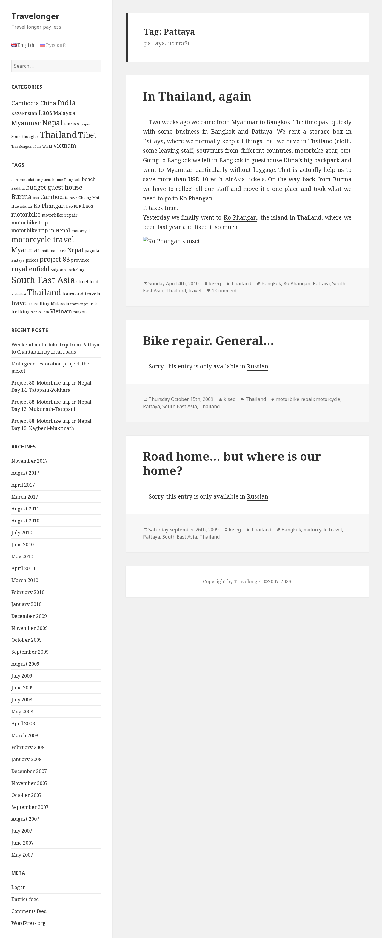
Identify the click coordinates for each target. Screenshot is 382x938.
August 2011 (25, 508)
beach (89, 179)
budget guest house (54, 187)
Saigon (57, 269)
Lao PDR (73, 206)
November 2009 (29, 628)
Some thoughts (24, 136)
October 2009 (26, 640)
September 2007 (30, 807)
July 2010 (21, 532)
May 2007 (22, 854)
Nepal (52, 122)
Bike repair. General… (208, 340)
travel (19, 303)
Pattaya (17, 260)
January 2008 (26, 759)
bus (36, 197)
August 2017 (25, 473)
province (80, 260)
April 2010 (23, 568)
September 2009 (30, 652)
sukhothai (18, 294)
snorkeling (74, 269)
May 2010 (22, 556)
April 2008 (23, 723)
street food (87, 281)
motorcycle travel (42, 239)
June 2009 (22, 687)
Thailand (58, 135)
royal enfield (30, 268)
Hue (15, 206)
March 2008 (24, 735)
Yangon (80, 311)
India (66, 102)
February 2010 (27, 592)
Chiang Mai (88, 197)
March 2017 (24, 496)
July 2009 (21, 675)
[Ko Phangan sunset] (247, 241)
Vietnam (64, 145)
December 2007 (29, 771)
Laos (45, 112)
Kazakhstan (24, 113)
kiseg (215, 283)
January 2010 (26, 604)
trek (93, 303)
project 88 (55, 259)
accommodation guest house (37, 179)
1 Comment (224, 290)
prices (32, 260)
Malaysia (64, 112)
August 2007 (25, 819)
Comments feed (29, 911)
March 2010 (24, 580)
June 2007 (22, 843)
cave (73, 197)
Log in (18, 887)
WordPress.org (28, 923)
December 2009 (29, 616)
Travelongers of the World (31, 146)
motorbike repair (60, 215)
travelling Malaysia (49, 303)
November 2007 (29, 783)
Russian (257, 366)
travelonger (79, 304)
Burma (21, 196)
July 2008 (21, 699)
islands (26, 206)
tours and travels (81, 294)
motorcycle (81, 230)
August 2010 (25, 520)
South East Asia (43, 280)
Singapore (85, 124)
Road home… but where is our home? (232, 463)
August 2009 (25, 664)
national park (53, 250)
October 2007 (26, 795)
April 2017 (23, 485)
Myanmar (26, 122)
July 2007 (21, 831)
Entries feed (25, 899)
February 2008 (27, 747)
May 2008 (22, 711)
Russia (70, 123)
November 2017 (29, 461)
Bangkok (72, 179)
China (48, 103)
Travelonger (35, 15)
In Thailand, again (197, 96)
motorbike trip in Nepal (40, 230)
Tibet (87, 135)
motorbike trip (29, 222)
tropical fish (40, 312)
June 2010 (22, 544)
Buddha (18, 188)
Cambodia (25, 103)
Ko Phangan (49, 205)
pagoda (91, 250)
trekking (20, 311)
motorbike (26, 214)
